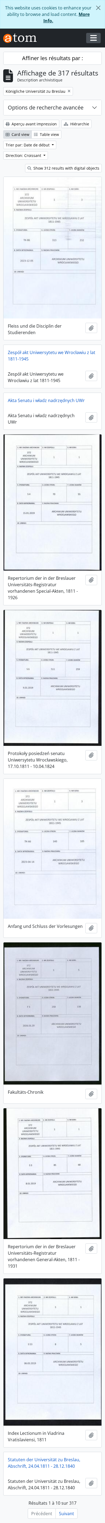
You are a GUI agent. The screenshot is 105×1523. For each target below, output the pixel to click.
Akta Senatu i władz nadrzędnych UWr (46, 400)
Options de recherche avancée (45, 107)
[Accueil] (22, 38)
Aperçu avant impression (33, 123)
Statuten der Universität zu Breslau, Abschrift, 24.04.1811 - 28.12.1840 (44, 1463)
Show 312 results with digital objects (65, 168)
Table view (49, 134)
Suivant (66, 1514)
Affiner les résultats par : (52, 58)
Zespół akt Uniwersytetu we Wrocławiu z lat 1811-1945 (51, 355)
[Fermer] (98, 7)
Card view (19, 134)
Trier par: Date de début (28, 145)
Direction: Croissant (24, 155)
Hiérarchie (79, 123)
